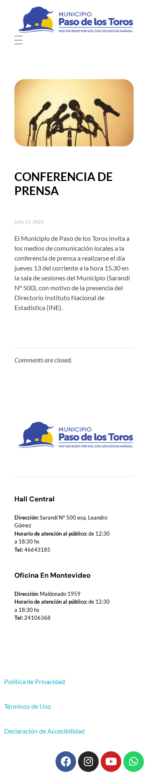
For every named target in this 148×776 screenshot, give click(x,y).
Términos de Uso (27, 706)
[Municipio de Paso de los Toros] (74, 19)
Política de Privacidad (34, 681)
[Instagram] (88, 761)
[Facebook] (66, 761)
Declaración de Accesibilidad (44, 731)
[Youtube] (111, 761)
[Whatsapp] (133, 761)
